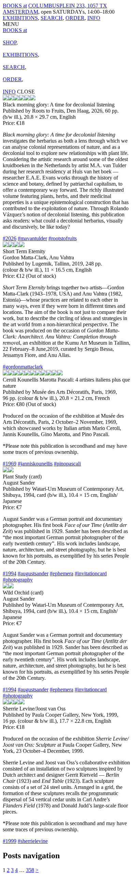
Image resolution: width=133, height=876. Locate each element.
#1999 (9, 841)
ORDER (75, 18)
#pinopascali (67, 463)
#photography (18, 580)
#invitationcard (91, 573)
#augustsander (33, 573)
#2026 (9, 238)
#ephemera (61, 573)
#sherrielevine (33, 841)
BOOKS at (15, 6)
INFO (93, 18)
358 (30, 870)
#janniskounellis (35, 463)
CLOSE (26, 92)
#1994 (9, 573)
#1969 (9, 463)
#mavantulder (32, 238)
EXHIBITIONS (20, 18)
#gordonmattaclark (23, 367)
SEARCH (52, 18)
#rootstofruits (62, 238)
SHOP (9, 42)
